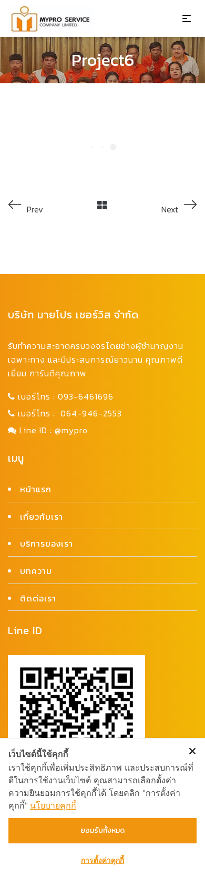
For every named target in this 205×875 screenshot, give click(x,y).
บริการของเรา (46, 543)
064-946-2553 (91, 413)
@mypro (71, 430)
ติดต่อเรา (38, 598)
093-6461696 (86, 396)
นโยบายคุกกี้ (53, 805)
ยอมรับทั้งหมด (102, 830)
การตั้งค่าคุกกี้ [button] (102, 859)
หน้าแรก (36, 489)
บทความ (36, 571)
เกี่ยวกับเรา (41, 516)
